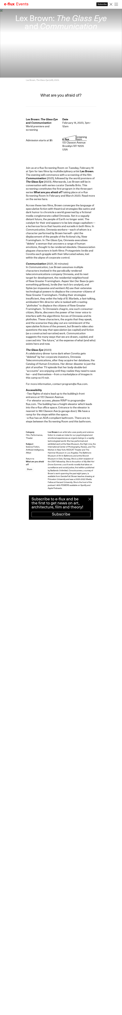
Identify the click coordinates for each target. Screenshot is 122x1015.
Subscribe (61, 514)
